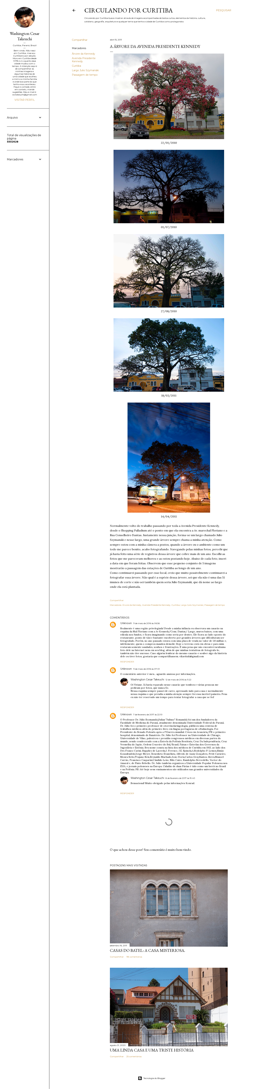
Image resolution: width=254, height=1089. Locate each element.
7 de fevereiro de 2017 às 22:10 (147, 714)
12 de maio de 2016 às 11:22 (178, 679)
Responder (127, 661)
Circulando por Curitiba (128, 10)
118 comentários (134, 956)
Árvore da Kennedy (83, 53)
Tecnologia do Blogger (154, 1078)
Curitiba (76, 65)
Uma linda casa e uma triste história (152, 1050)
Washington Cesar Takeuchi (147, 679)
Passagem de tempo (85, 74)
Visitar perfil (25, 99)
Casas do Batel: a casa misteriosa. (147, 950)
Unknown (126, 623)
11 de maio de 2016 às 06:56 (146, 623)
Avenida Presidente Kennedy (156, 605)
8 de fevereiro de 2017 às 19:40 (180, 778)
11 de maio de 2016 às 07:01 (146, 669)
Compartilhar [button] (79, 39)
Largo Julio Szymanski (85, 70)
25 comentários (134, 1056)
